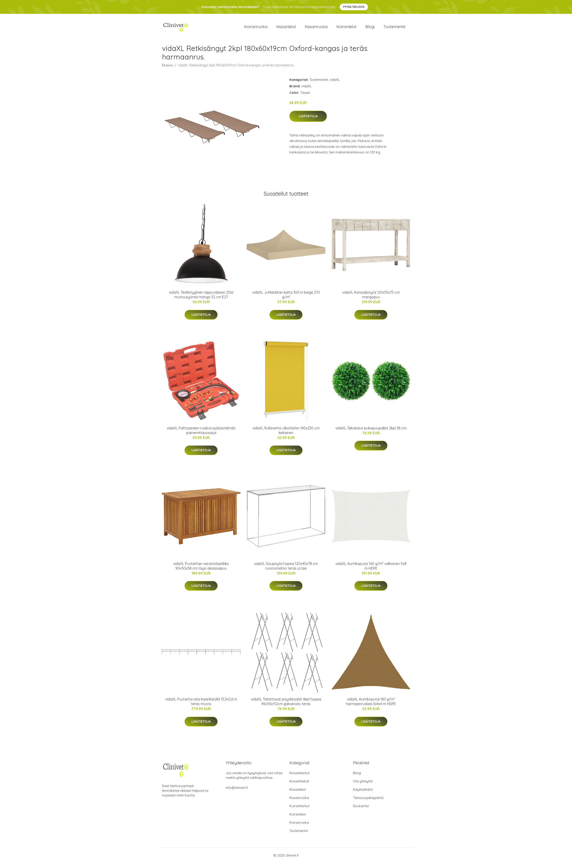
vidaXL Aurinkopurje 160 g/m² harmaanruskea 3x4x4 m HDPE (371, 701)
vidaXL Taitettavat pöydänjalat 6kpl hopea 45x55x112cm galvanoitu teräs (286, 701)
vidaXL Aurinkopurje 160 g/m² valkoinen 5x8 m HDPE (370, 565)
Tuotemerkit (394, 26)
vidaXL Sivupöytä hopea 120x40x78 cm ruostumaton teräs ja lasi (286, 565)
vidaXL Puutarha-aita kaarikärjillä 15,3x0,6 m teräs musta (201, 701)
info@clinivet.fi (237, 788)
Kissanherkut (299, 773)
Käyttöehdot (363, 789)
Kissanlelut (286, 26)
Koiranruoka (255, 26)
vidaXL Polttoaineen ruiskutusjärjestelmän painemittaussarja (201, 430)
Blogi (369, 26)
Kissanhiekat (299, 781)
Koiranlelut (346, 26)
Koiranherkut (299, 806)
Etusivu (167, 65)
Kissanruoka (316, 26)
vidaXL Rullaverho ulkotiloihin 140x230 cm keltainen (286, 430)
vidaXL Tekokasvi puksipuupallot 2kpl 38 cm (370, 428)
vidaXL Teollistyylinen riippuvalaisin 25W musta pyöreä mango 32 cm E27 (201, 294)
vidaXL (335, 79)
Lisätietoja (308, 116)
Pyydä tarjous (353, 6)
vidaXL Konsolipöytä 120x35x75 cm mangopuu (371, 294)
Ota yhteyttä (362, 781)
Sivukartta (361, 806)
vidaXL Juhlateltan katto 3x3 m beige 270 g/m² (286, 294)
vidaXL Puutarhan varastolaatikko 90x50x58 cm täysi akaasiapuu (201, 565)
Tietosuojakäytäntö (368, 798)
